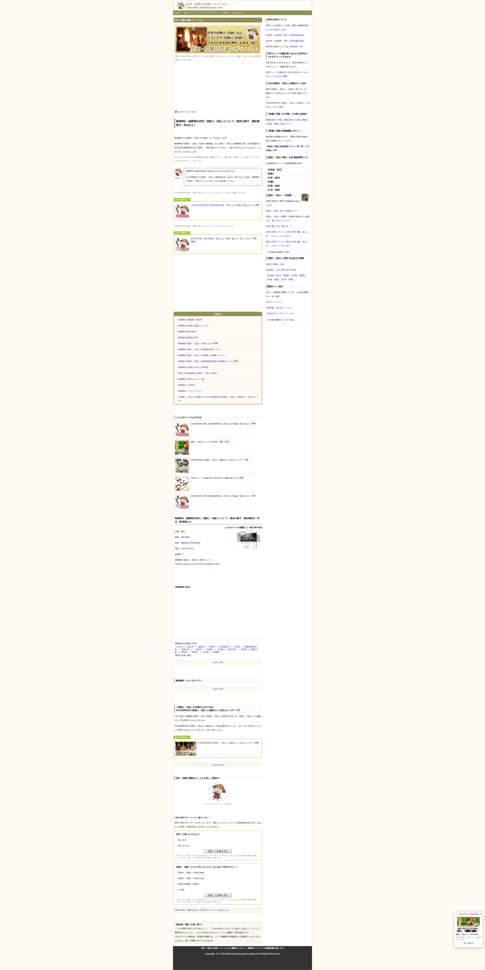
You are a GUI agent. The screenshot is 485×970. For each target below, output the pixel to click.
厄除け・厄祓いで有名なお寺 (191, 878)
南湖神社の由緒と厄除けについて (193, 326)
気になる (182, 840)
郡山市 (191, 647)
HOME (177, 13)
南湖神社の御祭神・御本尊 (190, 320)
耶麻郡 (216, 652)
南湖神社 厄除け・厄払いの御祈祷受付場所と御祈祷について (205, 361)
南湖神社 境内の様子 (187, 332)
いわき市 (179, 647)
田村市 (184, 652)
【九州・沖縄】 (287, 279)
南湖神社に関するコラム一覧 (191, 379)
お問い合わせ (237, 13)
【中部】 (294, 275)
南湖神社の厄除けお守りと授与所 (193, 367)
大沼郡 (220, 649)
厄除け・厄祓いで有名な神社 (191, 873)
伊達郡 (210, 649)
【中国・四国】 (273, 279)
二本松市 (198, 649)
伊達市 (212, 647)
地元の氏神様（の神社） (189, 884)
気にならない (184, 846)
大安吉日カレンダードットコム (280, 313)
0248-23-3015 (187, 548)
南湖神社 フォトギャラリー (190, 391)
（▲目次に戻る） (218, 765)
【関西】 (302, 275)
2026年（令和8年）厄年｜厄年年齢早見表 (285, 35)
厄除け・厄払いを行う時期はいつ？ (282, 211)
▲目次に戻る (218, 662)
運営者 (225, 13)
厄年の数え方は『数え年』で (279, 226)
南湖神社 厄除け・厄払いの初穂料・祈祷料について (201, 355)
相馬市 (195, 652)
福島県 (178, 655)
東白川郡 (232, 649)
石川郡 (206, 652)
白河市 (237, 647)
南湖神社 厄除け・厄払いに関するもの (195, 343)
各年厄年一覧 (296, 46)
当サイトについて (191, 13)
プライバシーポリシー (210, 13)
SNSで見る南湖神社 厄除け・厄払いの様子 (197, 373)
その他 (181, 890)
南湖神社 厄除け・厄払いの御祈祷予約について (199, 349)
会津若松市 (224, 647)
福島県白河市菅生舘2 (190, 543)
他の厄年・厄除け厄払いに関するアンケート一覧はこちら (203, 910)
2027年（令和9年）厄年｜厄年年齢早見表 (285, 41)
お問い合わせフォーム (213, 932)
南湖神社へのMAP (186, 385)
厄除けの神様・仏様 (275, 264)
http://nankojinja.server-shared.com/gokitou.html (197, 564)
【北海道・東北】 (274, 275)
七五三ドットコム (274, 302)
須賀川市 (185, 649)
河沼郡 (244, 649)
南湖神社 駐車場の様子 (188, 337)
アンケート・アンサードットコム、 (222, 856)
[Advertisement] (218, 86)
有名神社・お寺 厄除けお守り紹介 (281, 270)
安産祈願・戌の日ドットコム (279, 308)
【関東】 (286, 275)
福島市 (201, 647)
